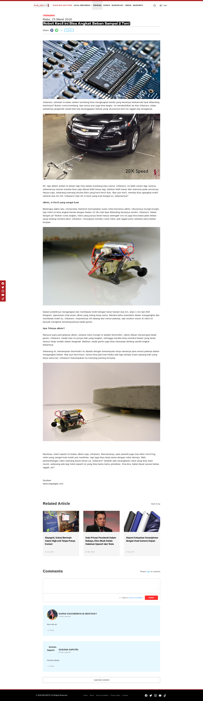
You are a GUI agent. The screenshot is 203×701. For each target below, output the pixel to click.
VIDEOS (128, 5)
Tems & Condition (102, 695)
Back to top (155, 504)
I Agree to (132, 598)
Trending (97, 5)
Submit (151, 598)
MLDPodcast (117, 5)
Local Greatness (82, 5)
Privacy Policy (115, 695)
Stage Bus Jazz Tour (62, 5)
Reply (52, 630)
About (92, 695)
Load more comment (101, 680)
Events (106, 5)
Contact (125, 695)
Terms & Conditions (136, 598)
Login (165, 5)
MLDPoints (138, 5)
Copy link (69, 30)
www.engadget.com (53, 483)
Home (85, 695)
